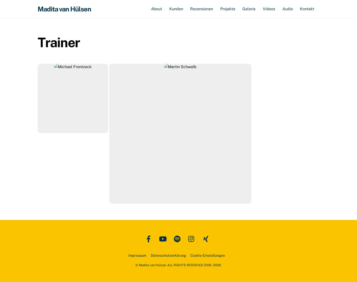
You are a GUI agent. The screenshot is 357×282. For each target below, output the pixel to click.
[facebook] (149, 239)
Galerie (248, 9)
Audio (287, 9)
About (156, 9)
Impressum (137, 255)
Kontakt (307, 9)
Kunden (176, 9)
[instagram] (192, 239)
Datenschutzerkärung (168, 255)
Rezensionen (201, 9)
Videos (269, 9)
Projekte (227, 9)
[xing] (206, 239)
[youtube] (163, 239)
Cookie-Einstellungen (207, 255)
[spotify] (178, 239)
